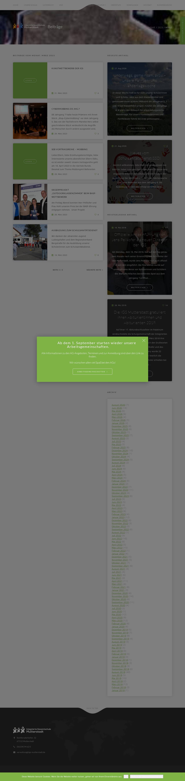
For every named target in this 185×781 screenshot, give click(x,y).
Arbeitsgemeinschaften (91, 371)
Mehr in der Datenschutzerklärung (146, 776)
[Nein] (181, 776)
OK (126, 776)
